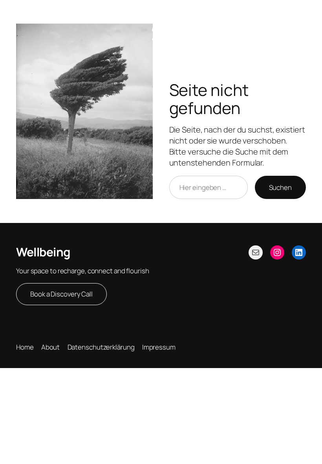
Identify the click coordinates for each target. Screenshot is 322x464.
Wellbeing (43, 252)
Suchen (280, 187)
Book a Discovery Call (61, 293)
